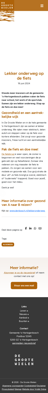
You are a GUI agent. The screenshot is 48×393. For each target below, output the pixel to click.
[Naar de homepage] (7, 10)
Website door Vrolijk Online (34, 389)
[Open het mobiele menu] (42, 5)
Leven (23, 310)
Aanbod (23, 317)
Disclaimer (41, 386)
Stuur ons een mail (24, 285)
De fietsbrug (8, 154)
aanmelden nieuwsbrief (24, 343)
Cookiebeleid (30, 386)
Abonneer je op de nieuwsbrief (19, 272)
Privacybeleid (8, 389)
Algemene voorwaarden (13, 386)
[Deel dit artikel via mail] (40, 228)
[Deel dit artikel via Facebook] (26, 228)
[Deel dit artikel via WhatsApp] (35, 228)
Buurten (23, 321)
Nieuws (23, 314)
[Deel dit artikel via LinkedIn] (30, 228)
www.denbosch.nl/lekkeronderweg (27, 210)
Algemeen (8, 244)
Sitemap (18, 389)
